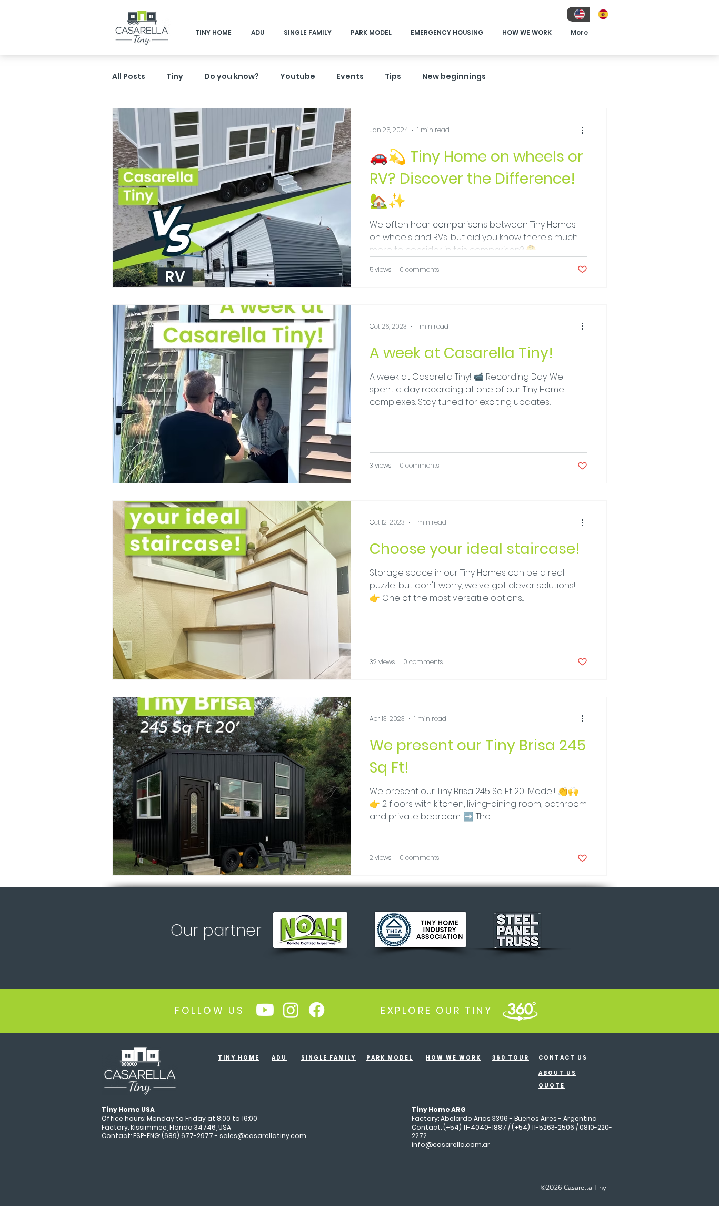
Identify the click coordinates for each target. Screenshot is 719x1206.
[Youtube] (265, 1010)
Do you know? (231, 76)
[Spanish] (602, 14)
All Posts (128, 76)
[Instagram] (291, 1010)
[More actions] (586, 130)
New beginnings (454, 76)
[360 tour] (520, 1010)
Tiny (174, 76)
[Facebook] (316, 1010)
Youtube (297, 76)
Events (350, 76)
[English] (578, 14)
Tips (393, 76)
